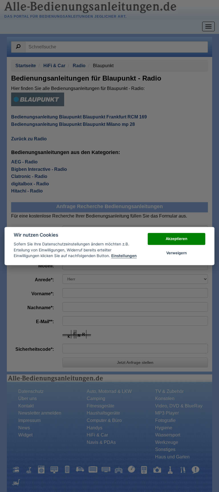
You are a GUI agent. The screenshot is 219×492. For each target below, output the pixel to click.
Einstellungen (124, 255)
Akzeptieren (176, 238)
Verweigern (176, 253)
